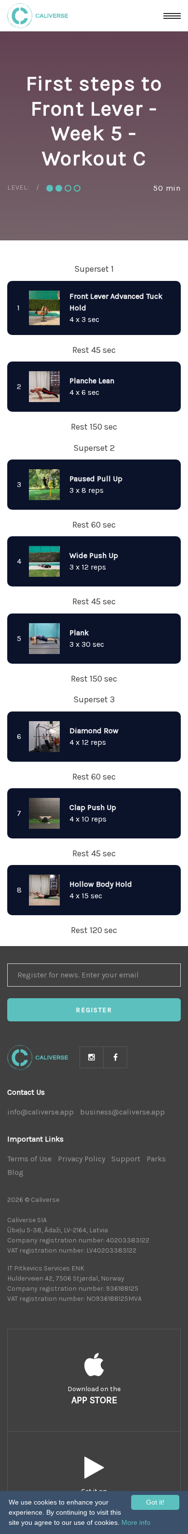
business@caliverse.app (122, 1111)
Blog (15, 1172)
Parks (156, 1158)
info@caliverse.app (40, 1111)
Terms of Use (29, 1158)
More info (135, 1522)
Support (125, 1158)
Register (94, 1010)
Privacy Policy (81, 1158)
